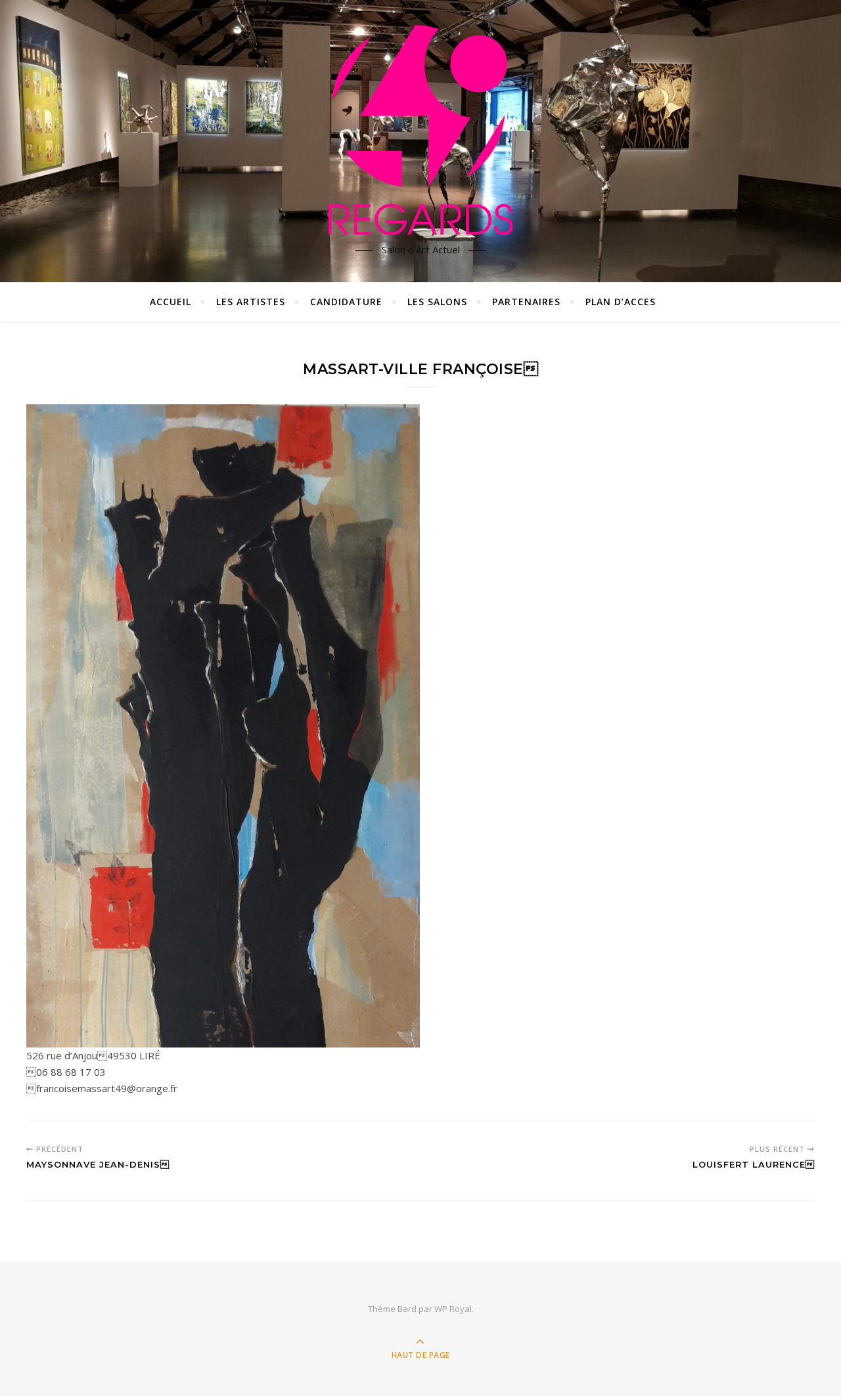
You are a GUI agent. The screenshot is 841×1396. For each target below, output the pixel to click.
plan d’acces (620, 301)
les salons (437, 301)
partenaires (526, 301)
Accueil (170, 301)
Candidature (346, 301)
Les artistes (250, 301)
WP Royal (453, 1309)
